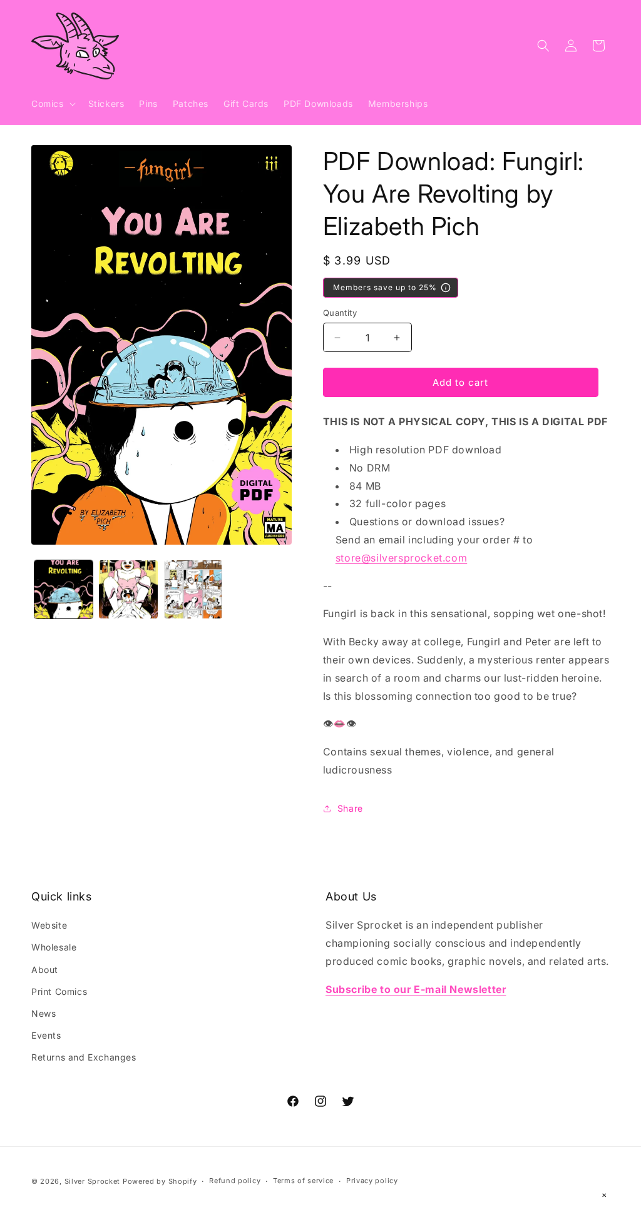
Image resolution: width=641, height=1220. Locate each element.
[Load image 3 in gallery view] (193, 589)
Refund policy (234, 1180)
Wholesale (53, 947)
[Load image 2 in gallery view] (128, 589)
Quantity (340, 313)
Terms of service (303, 1180)
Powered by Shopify (160, 1181)
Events (46, 1035)
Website (49, 925)
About (44, 969)
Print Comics (59, 991)
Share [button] (350, 808)
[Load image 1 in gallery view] (63, 589)
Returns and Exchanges (83, 1057)
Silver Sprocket (92, 1181)
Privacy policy (372, 1180)
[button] (52, 104)
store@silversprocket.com (401, 558)
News (43, 1013)
